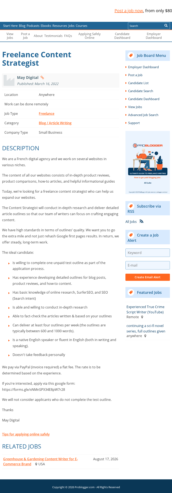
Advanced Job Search (143, 115)
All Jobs (131, 221)
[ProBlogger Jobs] (30, 10)
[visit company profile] (42, 77)
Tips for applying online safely (26, 434)
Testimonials (53, 36)
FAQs (68, 36)
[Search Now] (166, 25)
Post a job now (129, 10)
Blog (10, 19)
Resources (59, 26)
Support (134, 123)
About (38, 36)
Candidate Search (140, 91)
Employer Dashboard (154, 35)
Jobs (71, 26)
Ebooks (46, 26)
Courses (81, 26)
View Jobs (10, 35)
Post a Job (25, 35)
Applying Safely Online (89, 35)
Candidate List (138, 83)
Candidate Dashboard (122, 35)
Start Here (10, 26)
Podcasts (33, 26)
